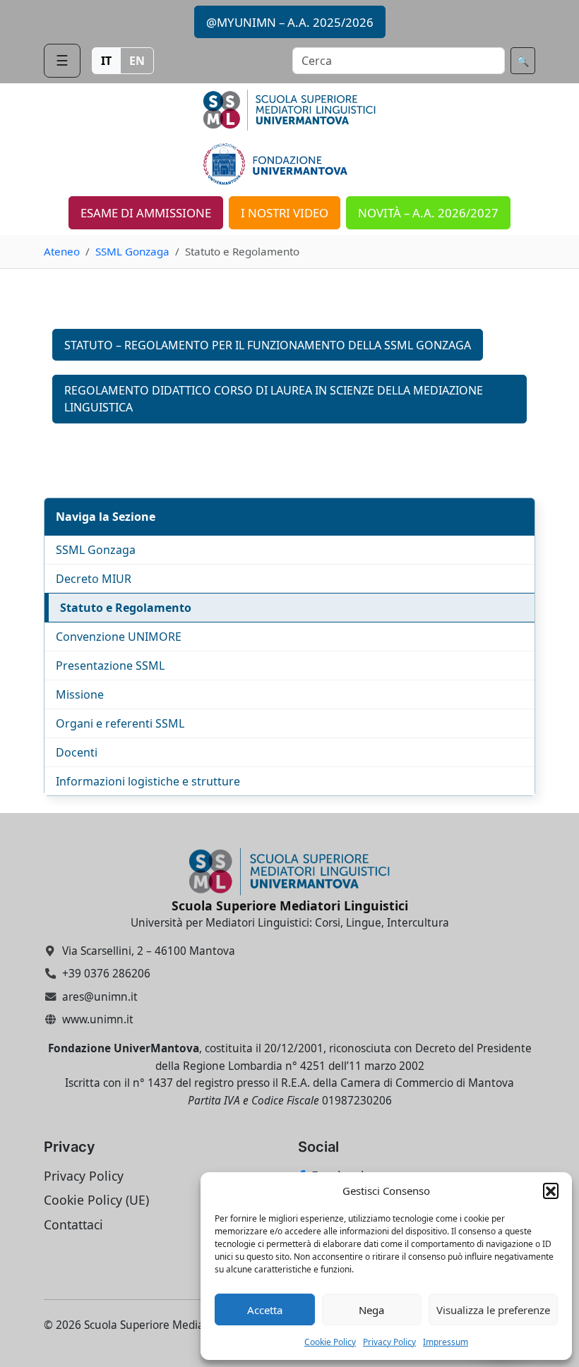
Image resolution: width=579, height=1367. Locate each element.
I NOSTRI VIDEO (284, 213)
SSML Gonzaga (132, 251)
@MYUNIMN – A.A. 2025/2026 (290, 22)
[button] (551, 1191)
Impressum (445, 1342)
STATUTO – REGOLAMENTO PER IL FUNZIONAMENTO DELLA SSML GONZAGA (267, 345)
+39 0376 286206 (106, 973)
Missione (80, 694)
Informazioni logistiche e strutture (148, 781)
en (137, 60)
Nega (371, 1310)
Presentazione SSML (110, 665)
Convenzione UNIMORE (118, 636)
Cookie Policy (330, 1342)
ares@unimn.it (100, 996)
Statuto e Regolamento (125, 607)
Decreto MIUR (93, 578)
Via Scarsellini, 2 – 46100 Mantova (148, 951)
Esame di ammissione (145, 213)
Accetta (264, 1310)
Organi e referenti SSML (120, 723)
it (106, 60)
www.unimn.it (97, 1019)
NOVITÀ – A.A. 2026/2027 (428, 213)
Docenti (76, 752)
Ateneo (62, 251)
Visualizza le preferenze (493, 1310)
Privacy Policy (389, 1342)
